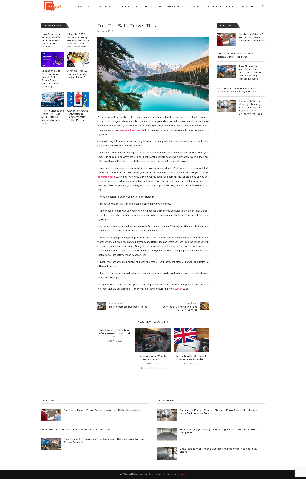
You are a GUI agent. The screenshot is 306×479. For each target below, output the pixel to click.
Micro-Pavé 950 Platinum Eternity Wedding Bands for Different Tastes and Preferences (78, 40)
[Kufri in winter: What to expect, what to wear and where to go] (152, 340)
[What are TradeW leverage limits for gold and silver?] (78, 59)
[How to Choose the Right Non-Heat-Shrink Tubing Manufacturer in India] (52, 99)
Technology (213, 6)
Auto (91, 6)
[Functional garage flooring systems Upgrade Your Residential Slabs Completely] (167, 434)
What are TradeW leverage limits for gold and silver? (77, 74)
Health (149, 6)
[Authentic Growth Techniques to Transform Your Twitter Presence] (78, 99)
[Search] (263, 6)
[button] (101, 348)
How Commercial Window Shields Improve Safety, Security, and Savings (238, 90)
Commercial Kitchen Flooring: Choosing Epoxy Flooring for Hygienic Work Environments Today (251, 107)
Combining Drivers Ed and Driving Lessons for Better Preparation (252, 37)
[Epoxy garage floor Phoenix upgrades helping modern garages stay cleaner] (167, 453)
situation (177, 288)
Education (122, 6)
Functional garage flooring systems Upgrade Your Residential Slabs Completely (218, 431)
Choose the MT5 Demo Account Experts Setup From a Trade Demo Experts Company (51, 78)
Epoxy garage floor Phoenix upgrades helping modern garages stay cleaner (218, 450)
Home (79, 6)
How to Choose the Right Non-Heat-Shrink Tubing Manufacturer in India (52, 117)
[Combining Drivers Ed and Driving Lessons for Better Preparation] (226, 39)
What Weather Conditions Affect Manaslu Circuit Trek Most (115, 333)
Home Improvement (171, 6)
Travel (230, 6)
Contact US (247, 6)
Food (137, 6)
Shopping (194, 6)
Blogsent (181, 474)
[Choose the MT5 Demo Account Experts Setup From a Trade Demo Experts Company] (52, 59)
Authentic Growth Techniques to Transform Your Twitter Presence (77, 115)
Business (105, 6)
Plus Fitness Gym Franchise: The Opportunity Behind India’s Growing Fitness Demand (250, 72)
